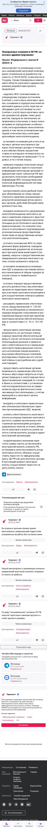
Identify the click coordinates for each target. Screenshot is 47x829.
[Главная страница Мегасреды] (5, 20)
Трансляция (18, 791)
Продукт (37, 15)
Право (4, 15)
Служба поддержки (22, 796)
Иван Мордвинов (21, 799)
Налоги (12, 15)
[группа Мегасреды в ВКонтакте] (4, 806)
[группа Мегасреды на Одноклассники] (10, 806)
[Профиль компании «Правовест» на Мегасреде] (7, 37)
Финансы (20, 15)
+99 (17, 720)
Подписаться (16, 669)
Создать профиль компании (17, 779)
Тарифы (33, 772)
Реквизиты (33, 767)
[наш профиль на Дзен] (22, 806)
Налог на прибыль (23, 586)
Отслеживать (23, 725)
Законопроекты (31, 482)
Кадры (19, 546)
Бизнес (29, 15)
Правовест (14, 37)
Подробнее (23, 11)
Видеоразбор (35, 786)
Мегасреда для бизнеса (19, 773)
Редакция (34, 791)
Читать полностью (23, 540)
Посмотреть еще (23, 647)
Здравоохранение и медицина (13, 717)
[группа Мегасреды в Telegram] (16, 806)
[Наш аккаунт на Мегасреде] (28, 806)
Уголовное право (23, 629)
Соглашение (21, 767)
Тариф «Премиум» (17, 787)
